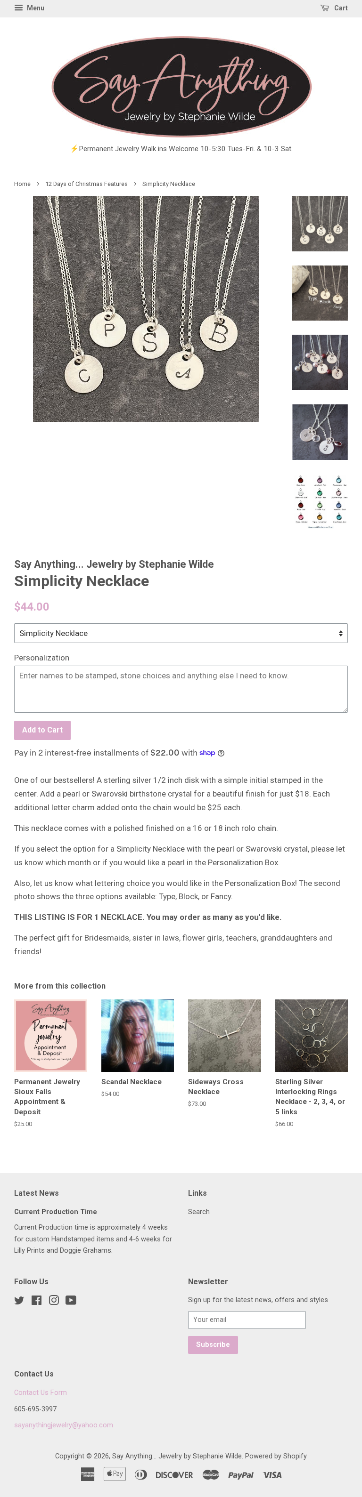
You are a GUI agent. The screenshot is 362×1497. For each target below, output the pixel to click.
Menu (34, 8)
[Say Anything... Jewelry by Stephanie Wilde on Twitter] (19, 1302)
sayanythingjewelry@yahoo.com (63, 1425)
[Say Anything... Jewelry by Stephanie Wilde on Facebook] (36, 1302)
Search (199, 1212)
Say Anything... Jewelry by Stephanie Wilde (177, 1456)
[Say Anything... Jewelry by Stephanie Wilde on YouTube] (71, 1302)
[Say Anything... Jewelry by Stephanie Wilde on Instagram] (54, 1302)
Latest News (36, 1193)
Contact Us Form (40, 1393)
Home (22, 183)
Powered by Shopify (276, 1456)
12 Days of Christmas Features (86, 183)
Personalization (41, 657)
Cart (340, 8)
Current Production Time (55, 1212)
